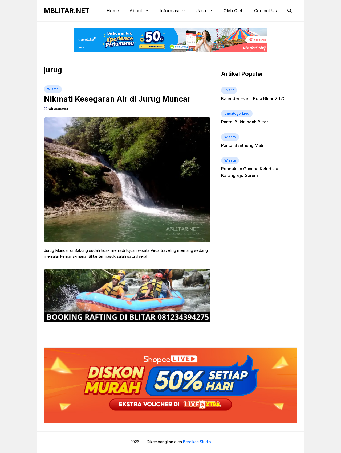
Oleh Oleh (233, 10)
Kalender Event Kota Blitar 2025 (253, 98)
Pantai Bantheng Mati (242, 145)
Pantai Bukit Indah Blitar (244, 122)
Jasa (201, 10)
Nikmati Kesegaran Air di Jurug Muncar (117, 99)
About (135, 10)
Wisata (53, 89)
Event (229, 90)
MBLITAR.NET (67, 11)
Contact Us (265, 10)
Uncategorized (236, 114)
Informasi (169, 10)
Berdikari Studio (197, 441)
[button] (289, 10)
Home (113, 10)
